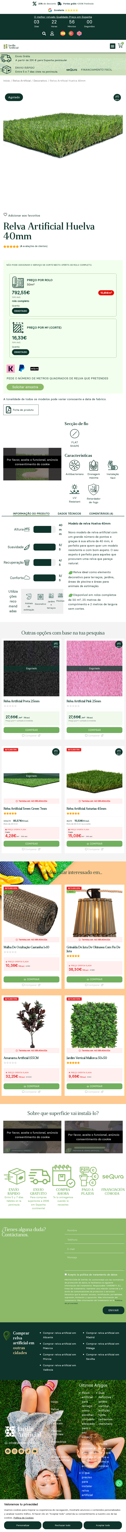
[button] (44, 33)
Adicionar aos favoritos (23, 215)
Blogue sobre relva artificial (60, 1458)
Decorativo (40, 80)
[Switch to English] (79, 33)
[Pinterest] (21, 1451)
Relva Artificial (22, 80)
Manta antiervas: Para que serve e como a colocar (105, 1455)
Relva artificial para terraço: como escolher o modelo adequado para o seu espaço (88, 1415)
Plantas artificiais (57, 1432)
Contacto (57, 1467)
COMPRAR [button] (33, 979)
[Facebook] (8, 1451)
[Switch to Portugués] (71, 33)
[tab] (31, 514)
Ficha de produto (23, 409)
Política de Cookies (23, 1517)
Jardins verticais (57, 1421)
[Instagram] (15, 1451)
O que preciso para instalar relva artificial (87, 1484)
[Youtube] (35, 1451)
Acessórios (58, 1442)
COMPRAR (31, 730)
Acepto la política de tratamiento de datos (92, 1274)
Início (6, 80)
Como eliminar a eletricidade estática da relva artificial (90, 1455)
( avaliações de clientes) (34, 246)
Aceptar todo (103, 1525)
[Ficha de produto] (8, 409)
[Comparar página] (39, 735)
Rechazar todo (62, 1525)
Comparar (30, 735)
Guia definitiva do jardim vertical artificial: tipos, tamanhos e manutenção (107, 1408)
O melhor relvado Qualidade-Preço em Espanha (63, 17)
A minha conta (57, 1476)
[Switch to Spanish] (63, 33)
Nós (53, 1449)
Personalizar (22, 1525)
